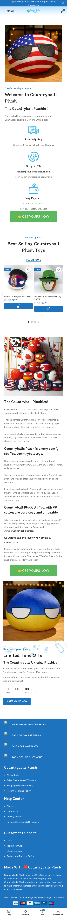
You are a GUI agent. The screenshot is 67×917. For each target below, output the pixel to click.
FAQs (10, 840)
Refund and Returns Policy (20, 856)
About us (11, 806)
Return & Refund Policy (19, 790)
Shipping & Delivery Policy (20, 785)
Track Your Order (15, 845)
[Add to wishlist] (28, 269)
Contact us (12, 811)
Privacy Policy (14, 816)
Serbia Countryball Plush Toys (17, 296)
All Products (13, 775)
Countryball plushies (22, 530)
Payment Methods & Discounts (23, 821)
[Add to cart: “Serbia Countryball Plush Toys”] (18, 306)
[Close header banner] (63, 3)
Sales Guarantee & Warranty (21, 780)
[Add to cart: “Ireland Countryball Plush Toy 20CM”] (48, 309)
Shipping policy (14, 850)
